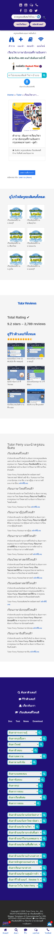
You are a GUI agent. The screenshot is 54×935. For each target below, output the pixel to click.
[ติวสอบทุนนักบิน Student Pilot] (27, 69)
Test (18, 721)
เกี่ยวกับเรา (28, 705)
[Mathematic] (21, 39)
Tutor (19, 95)
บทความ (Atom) (25, 177)
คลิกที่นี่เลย (23, 483)
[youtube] (26, 5)
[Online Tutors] (41, 39)
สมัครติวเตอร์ (38, 24)
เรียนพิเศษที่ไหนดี (28, 712)
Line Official (40, 918)
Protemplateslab (32, 916)
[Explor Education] (11, 39)
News (26, 721)
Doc (10, 721)
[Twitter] (36, 10)
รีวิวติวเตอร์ (28, 699)
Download (38, 721)
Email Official (25, 918)
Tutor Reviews (27, 303)
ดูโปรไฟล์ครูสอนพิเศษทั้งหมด (27, 197)
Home (10, 95)
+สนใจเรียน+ (21, 24)
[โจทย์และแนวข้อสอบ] (49, 924)
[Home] (20, 5)
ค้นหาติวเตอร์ (28, 692)
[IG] (25, 10)
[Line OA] (31, 5)
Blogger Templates (15, 916)
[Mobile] (37, 5)
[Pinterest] (30, 10)
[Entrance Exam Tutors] (30, 39)
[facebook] (21, 10)
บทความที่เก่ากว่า (27, 173)
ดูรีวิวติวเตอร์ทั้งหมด (21, 334)
